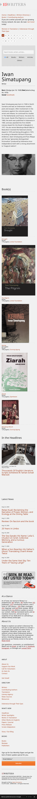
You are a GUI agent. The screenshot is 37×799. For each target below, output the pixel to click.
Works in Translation (9, 718)
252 (3, 608)
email (14, 646)
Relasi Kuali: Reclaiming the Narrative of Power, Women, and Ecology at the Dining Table (17, 511)
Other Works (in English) (10, 720)
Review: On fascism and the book (18, 521)
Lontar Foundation (16, 242)
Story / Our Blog (8, 732)
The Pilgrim (5, 298)
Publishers (5, 746)
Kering (4, 345)
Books (4, 17)
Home (4, 15)
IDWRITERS (18, 4)
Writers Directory (23, 15)
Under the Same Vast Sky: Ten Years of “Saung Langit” (16, 561)
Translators (6, 692)
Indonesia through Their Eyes (12, 704)
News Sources (7, 697)
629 (16, 608)
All (3, 35)
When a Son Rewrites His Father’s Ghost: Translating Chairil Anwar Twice (18, 551)
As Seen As (6, 671)
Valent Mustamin (17, 782)
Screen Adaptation (8, 727)
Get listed (30, 22)
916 (11, 604)
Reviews (5, 743)
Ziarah (4, 394)
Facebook (31, 646)
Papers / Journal (7, 722)
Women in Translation (10, 29)
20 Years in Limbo (10, 528)
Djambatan (13, 397)
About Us (5, 664)
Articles (30, 57)
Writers (21, 57)
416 (13, 610)
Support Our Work (8, 666)
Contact (4, 673)
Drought (4, 239)
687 (13, 603)
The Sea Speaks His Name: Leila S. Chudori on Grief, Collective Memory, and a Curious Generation (18, 538)
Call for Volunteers (8, 669)
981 (22, 603)
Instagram (5, 648)
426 (19, 606)
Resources (5, 699)
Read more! (6, 641)
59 (33, 612)
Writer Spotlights (8, 715)
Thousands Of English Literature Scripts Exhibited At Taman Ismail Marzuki (18, 472)
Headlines (11, 15)
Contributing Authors (16, 17)
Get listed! (5, 678)
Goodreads (11, 95)
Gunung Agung (15, 349)
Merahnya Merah (7, 427)
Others (19, 60)
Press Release (7, 725)
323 (33, 603)
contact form (26, 648)
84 (15, 612)
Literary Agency (7, 694)
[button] (18, 797)
